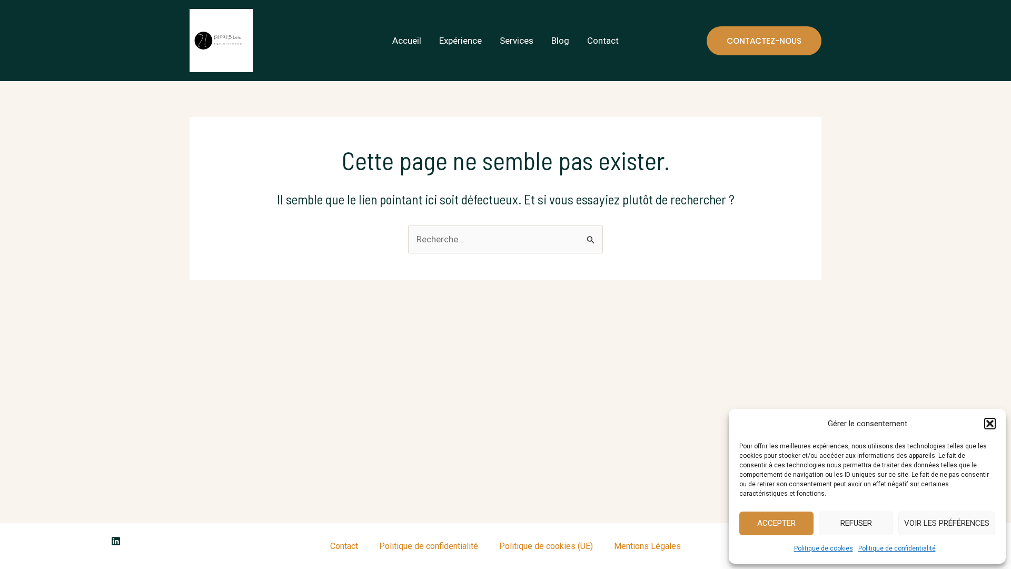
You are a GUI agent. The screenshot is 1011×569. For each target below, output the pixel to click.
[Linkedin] (116, 541)
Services (516, 40)
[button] (990, 423)
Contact (603, 40)
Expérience (460, 40)
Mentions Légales (647, 546)
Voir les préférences (946, 523)
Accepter (776, 523)
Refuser (856, 523)
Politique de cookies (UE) (546, 546)
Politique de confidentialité (897, 548)
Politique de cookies (823, 548)
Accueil (406, 40)
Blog (560, 40)
